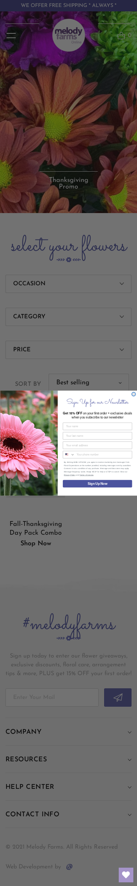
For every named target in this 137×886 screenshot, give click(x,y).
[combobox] (69, 454)
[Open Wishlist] (126, 875)
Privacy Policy (70, 475)
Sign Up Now (97, 483)
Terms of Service (87, 475)
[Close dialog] (134, 394)
